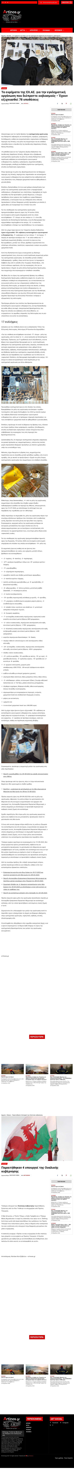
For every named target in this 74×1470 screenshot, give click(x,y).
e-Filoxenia (31, 1455)
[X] (7, 2)
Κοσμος (53, 123)
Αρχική (3, 35)
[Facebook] (3, 2)
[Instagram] (5, 2)
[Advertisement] (24, 117)
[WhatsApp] (71, 104)
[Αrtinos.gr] (12, 16)
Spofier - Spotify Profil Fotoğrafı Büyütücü (14, 1469)
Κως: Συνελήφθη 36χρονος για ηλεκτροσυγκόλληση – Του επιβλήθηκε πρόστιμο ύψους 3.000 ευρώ (60, 140)
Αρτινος (26, 103)
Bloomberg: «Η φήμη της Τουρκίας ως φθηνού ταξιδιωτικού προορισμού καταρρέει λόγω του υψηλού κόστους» (61, 126)
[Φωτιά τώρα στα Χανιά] (12, 1069)
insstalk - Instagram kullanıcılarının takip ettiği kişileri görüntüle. (48, 1469)
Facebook (55, 1422)
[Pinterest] (66, 104)
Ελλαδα (4, 88)
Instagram (65, 1422)
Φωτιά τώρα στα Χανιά (57, 114)
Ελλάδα (9, 35)
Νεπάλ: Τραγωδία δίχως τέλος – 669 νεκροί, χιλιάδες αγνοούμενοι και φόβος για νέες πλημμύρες (61, 154)
